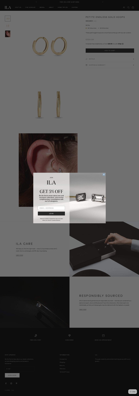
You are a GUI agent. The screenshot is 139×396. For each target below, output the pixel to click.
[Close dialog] (104, 175)
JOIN (51, 214)
